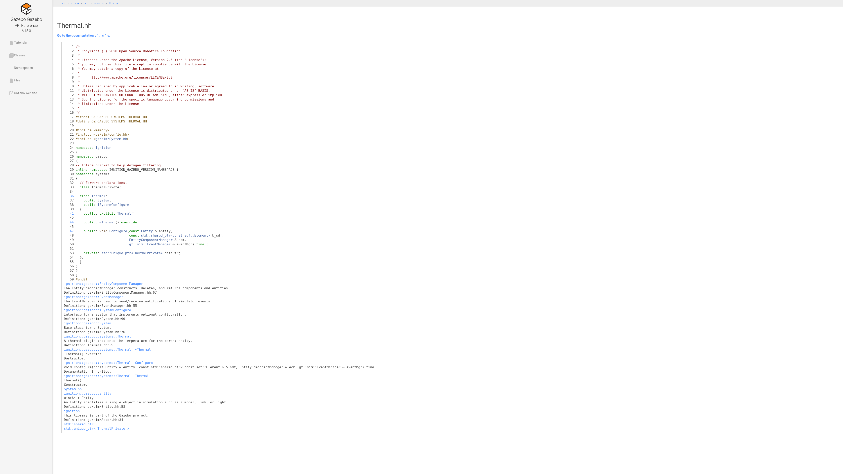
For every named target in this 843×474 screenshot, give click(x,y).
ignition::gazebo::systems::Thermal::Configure (108, 362)
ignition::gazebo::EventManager (93, 297)
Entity (147, 231)
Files (14, 80)
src (63, 3)
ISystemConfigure (113, 204)
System (103, 200)
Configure (118, 231)
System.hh (73, 389)
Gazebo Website (23, 93)
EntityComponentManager (151, 240)
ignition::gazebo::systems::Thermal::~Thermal (107, 349)
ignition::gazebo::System (87, 323)
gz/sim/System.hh (111, 139)
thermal (114, 3)
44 (69, 222)
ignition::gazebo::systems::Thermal (97, 336)
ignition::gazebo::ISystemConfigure (97, 310)
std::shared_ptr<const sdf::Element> (175, 235)
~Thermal (107, 222)
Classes (17, 55)
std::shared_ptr (79, 424)
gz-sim (75, 3)
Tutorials (18, 43)
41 (69, 213)
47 (69, 231)
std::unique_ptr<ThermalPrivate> (132, 253)
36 (69, 196)
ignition (103, 147)
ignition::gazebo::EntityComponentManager (103, 283)
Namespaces (21, 68)
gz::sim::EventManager (150, 244)
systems (99, 3)
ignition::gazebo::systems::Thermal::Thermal (106, 376)
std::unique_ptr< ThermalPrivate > (96, 428)
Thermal (98, 196)
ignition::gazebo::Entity (87, 393)
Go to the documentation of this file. (83, 35)
